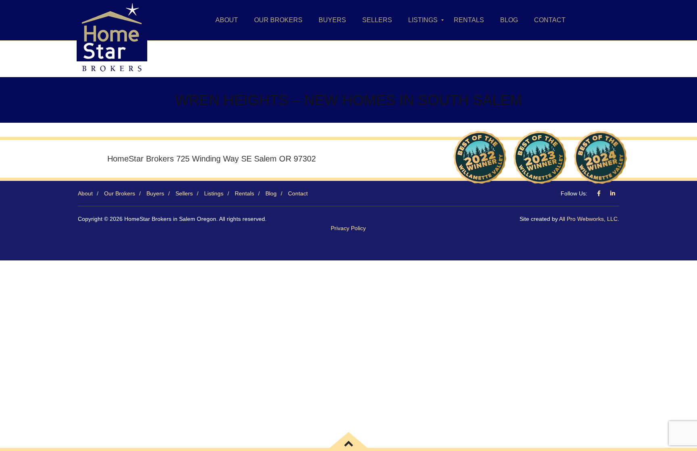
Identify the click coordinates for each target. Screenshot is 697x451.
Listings (213, 193)
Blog (271, 193)
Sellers (184, 193)
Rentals (244, 193)
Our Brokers (119, 193)
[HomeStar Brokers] (112, 20)
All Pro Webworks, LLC (588, 219)
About (85, 193)
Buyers (155, 193)
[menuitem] (226, 20)
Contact (298, 193)
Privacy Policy (348, 228)
